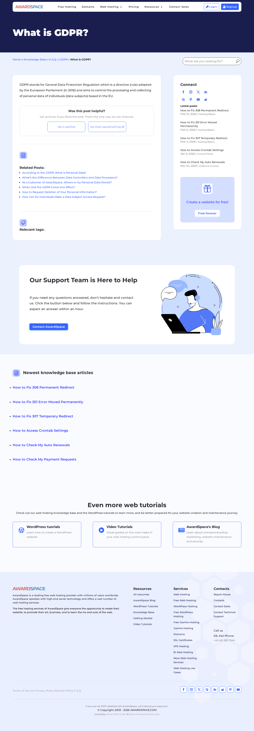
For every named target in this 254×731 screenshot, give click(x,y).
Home (17, 59)
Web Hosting (181, 594)
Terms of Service (24, 690)
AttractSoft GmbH (116, 714)
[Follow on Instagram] (191, 92)
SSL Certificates (182, 640)
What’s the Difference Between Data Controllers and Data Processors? (70, 177)
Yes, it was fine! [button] (66, 126)
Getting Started (142, 618)
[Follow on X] (198, 92)
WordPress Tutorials (145, 606)
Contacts (219, 600)
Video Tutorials (142, 624)
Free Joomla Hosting (186, 622)
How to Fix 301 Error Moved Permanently (48, 402)
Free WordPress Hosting (183, 614)
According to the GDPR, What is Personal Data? (54, 172)
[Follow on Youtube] (198, 99)
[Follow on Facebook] (183, 92)
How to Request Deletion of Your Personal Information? (59, 192)
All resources (141, 594)
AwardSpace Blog (144, 600)
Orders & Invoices (209, 166)
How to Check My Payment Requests (44, 459)
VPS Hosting (181, 646)
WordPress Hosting (185, 606)
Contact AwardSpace (49, 327)
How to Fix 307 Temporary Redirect (203, 138)
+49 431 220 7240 (224, 640)
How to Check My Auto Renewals (202, 162)
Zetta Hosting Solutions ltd (144, 714)
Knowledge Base (35, 59)
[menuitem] (67, 7)
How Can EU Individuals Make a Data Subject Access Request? (63, 197)
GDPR (63, 59)
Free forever (207, 213)
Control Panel (205, 153)
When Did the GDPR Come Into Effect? (48, 187)
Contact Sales (222, 606)
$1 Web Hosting (183, 652)
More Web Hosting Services (185, 660)
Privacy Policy (45, 690)
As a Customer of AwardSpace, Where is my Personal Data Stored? (67, 182)
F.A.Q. (53, 59)
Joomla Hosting (183, 628)
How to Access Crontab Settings (202, 150)
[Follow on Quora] (183, 99)
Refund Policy (64, 690)
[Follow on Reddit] (206, 99)
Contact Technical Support (225, 614)
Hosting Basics (207, 114)
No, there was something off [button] (107, 126)
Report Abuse (222, 594)
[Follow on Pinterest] (191, 99)
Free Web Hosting (184, 600)
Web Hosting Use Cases (184, 670)
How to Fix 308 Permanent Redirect (204, 110)
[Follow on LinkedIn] (206, 92)
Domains (179, 634)
